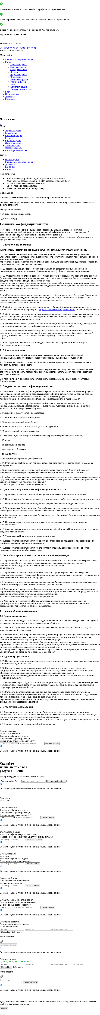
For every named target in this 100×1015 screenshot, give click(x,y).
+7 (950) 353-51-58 (27, 48)
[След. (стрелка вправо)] (4, 1014)
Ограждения (16, 77)
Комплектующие (18, 87)
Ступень (14, 72)
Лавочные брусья (19, 79)
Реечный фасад (18, 82)
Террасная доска (18, 64)
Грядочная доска (18, 74)
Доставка (10, 97)
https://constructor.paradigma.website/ (57, 309)
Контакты (10, 99)
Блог (7, 92)
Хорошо (4, 1009)
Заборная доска (18, 67)
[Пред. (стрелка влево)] (1, 1014)
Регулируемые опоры (21, 89)
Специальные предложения (19, 59)
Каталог (9, 62)
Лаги (12, 84)
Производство (12, 94)
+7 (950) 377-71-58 (9, 48)
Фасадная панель (18, 69)
